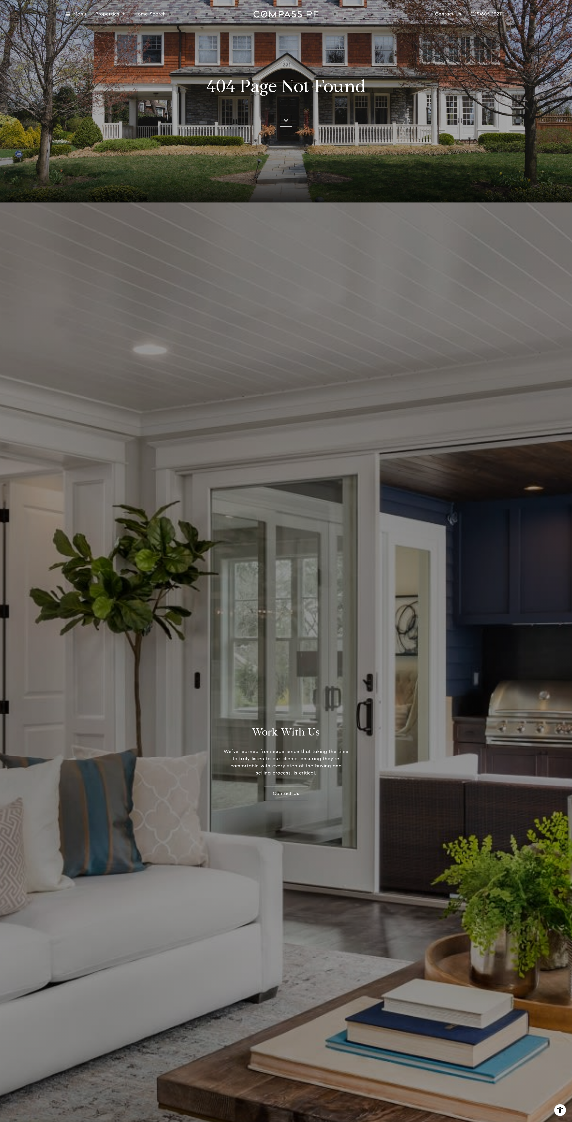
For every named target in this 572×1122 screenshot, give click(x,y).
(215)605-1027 (486, 14)
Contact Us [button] (286, 793)
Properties (107, 14)
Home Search (150, 14)
